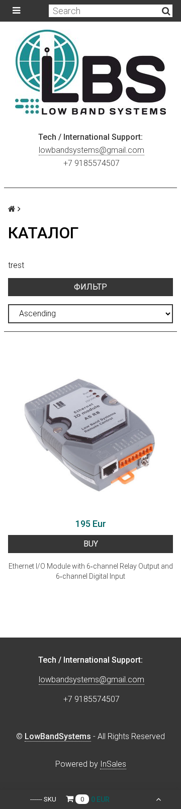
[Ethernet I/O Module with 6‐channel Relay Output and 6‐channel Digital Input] (90, 430)
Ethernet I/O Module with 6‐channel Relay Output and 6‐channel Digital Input (91, 571)
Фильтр (90, 287)
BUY (90, 544)
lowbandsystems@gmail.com (91, 150)
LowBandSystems (58, 736)
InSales (113, 764)
